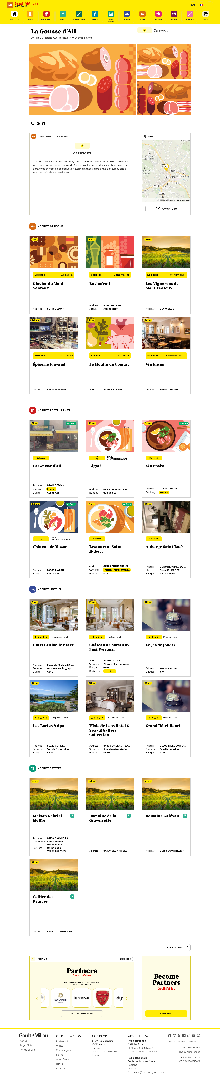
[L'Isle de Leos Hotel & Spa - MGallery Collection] (110, 719)
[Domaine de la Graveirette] (110, 817)
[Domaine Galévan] (166, 817)
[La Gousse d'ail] (54, 459)
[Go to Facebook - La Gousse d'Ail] (44, 123)
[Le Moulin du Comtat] (110, 356)
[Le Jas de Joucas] (166, 638)
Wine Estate (63, 1059)
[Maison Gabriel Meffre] (54, 817)
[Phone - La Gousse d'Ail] (34, 123)
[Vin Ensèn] (166, 356)
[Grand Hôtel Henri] (166, 719)
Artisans (60, 1068)
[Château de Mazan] (54, 540)
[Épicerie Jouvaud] (54, 356)
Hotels (59, 1063)
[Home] (26, 3)
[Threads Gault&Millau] (198, 1035)
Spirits (59, 1054)
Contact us (98, 1055)
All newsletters (191, 1047)
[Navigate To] (166, 174)
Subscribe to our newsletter (184, 1041)
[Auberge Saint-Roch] (166, 540)
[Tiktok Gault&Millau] (188, 1035)
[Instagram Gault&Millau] (174, 1035)
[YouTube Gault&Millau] (193, 1035)
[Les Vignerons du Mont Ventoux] (166, 275)
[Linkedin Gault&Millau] (183, 1035)
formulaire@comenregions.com (146, 1072)
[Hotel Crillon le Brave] (54, 638)
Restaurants (62, 1041)
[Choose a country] (201, 4)
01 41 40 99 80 (109, 1051)
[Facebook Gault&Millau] (169, 1035)
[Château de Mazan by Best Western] (110, 638)
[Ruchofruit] (110, 275)
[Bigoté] (110, 459)
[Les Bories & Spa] (54, 719)
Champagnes (63, 1050)
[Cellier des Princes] (54, 898)
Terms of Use (27, 1049)
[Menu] (209, 4)
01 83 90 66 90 (136, 1068)
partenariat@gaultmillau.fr (143, 1051)
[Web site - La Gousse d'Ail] (39, 123)
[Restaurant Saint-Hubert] (110, 540)
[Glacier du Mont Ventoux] (54, 275)
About (23, 1040)
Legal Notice (27, 1045)
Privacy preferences (189, 1051)
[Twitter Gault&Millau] (179, 1035)
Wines (59, 1045)
